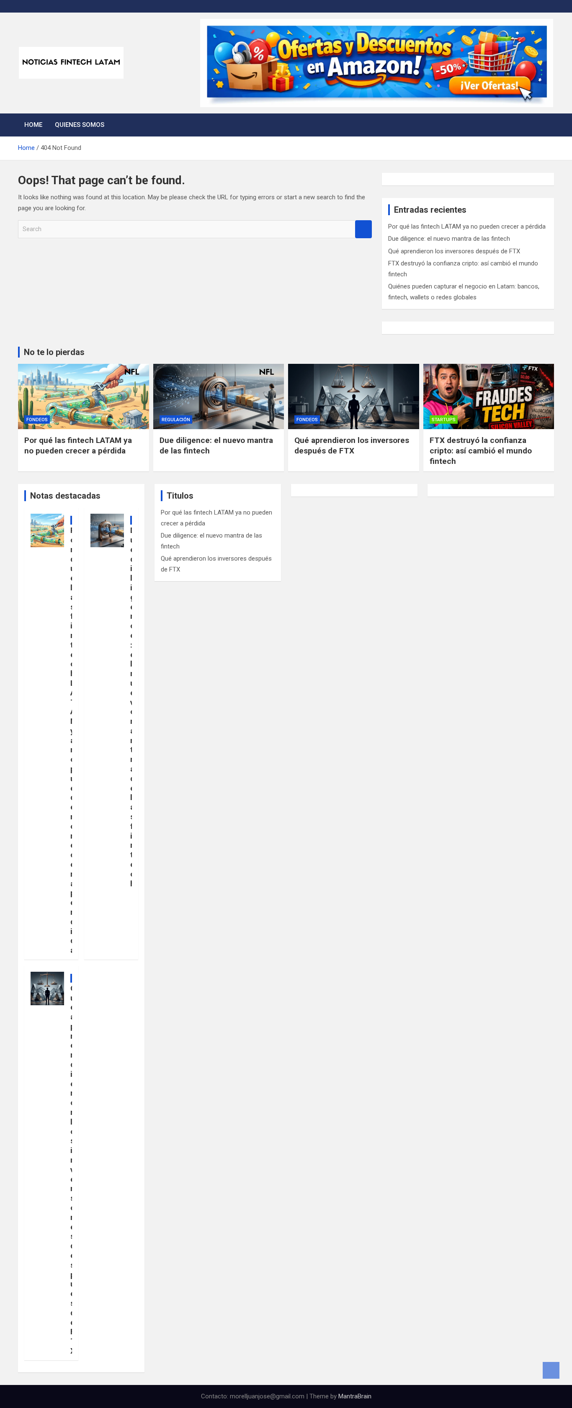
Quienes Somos (79, 125)
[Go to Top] (551, 1370)
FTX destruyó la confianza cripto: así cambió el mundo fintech (481, 450)
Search (363, 229)
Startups (444, 419)
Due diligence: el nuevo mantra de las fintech (449, 238)
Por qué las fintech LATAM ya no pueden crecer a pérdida (467, 226)
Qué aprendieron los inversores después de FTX (454, 251)
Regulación (176, 419)
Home (33, 125)
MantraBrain (354, 1396)
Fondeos (37, 419)
